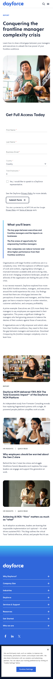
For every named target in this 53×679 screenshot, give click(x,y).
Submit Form (15, 200)
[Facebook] (5, 636)
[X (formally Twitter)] (19, 636)
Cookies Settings (26, 669)
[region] (26, 661)
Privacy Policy (27, 193)
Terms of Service (26, 210)
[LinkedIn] (12, 636)
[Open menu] (48, 4)
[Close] (48, 649)
